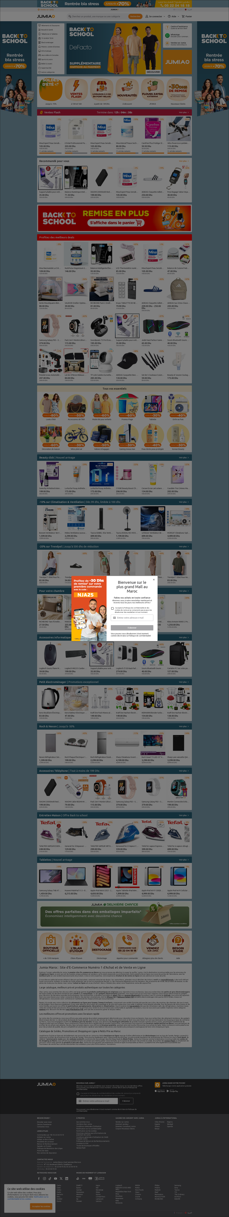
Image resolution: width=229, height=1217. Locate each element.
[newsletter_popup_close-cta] (154, 579)
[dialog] (114, 608)
